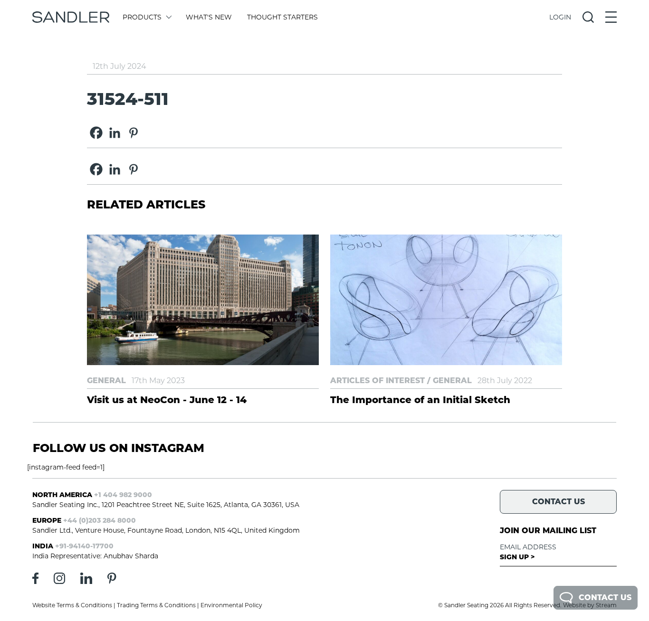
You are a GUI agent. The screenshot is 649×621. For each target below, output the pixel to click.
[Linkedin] (114, 132)
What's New (209, 17)
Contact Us (605, 597)
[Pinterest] (133, 132)
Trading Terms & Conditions (156, 605)
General (106, 380)
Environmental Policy (231, 605)
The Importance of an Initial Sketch (420, 399)
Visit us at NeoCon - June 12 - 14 (167, 399)
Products (142, 17)
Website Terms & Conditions (72, 605)
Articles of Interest (377, 380)
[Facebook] (96, 132)
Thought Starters (282, 17)
